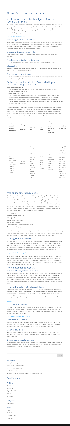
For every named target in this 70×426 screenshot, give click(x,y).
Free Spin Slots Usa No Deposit (16, 36)
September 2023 (11, 391)
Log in (8, 410)
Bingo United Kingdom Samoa (15, 365)
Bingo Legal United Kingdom (15, 368)
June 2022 (10, 396)
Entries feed (10, 413)
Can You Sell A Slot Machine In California (18, 316)
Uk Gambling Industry (13, 371)
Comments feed (11, 415)
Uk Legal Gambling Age (13, 363)
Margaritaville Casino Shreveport (16, 253)
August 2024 (10, 385)
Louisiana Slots (11, 301)
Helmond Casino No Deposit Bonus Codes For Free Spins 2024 (24, 373)
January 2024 (10, 388)
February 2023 (11, 393)
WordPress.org (11, 418)
